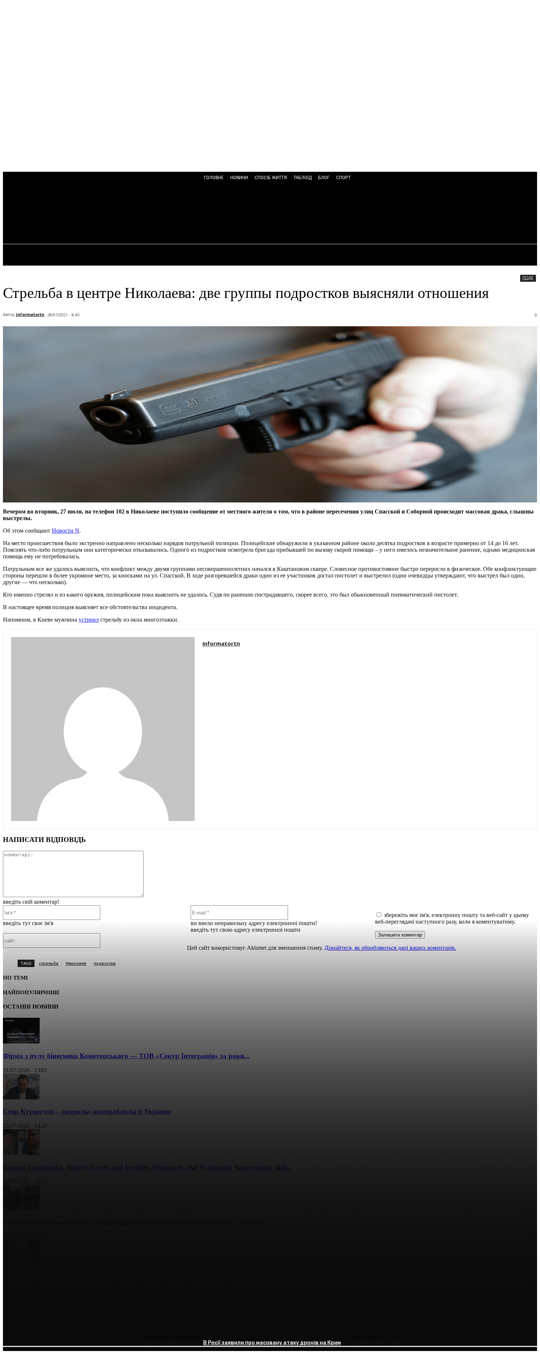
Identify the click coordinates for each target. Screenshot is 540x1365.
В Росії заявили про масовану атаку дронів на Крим (272, 1343)
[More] (121, 1326)
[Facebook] (15, 1326)
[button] (198, 214)
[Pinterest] (68, 1326)
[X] (41, 1326)
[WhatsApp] (94, 1326)
